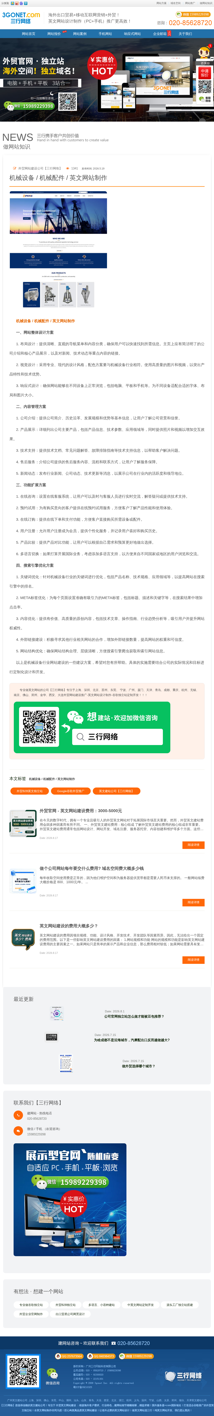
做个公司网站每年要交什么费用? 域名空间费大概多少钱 (92, 868)
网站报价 (54, 34)
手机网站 (105, 34)
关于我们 (185, 34)
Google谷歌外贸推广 (70, 791)
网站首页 (28, 34)
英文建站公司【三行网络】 (116, 791)
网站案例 (80, 34)
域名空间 (176, 3)
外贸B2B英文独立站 (30, 791)
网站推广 (190, 3)
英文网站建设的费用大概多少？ (69, 926)
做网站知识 (206, 3)
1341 (74, 168)
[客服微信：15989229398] (205, 99)
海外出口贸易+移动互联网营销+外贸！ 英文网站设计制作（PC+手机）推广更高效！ (90, 18)
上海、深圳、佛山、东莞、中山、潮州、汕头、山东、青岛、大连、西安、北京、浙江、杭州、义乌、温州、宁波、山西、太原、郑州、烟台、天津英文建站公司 (118, 1400)
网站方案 (162, 3)
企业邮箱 (160, 34)
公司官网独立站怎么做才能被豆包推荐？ (134, 1016)
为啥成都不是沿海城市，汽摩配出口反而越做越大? (132, 1040)
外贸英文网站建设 (66, 1405)
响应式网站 (132, 34)
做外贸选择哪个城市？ (138, 1066)
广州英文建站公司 (17, 1400)
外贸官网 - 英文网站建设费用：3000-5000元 (81, 810)
